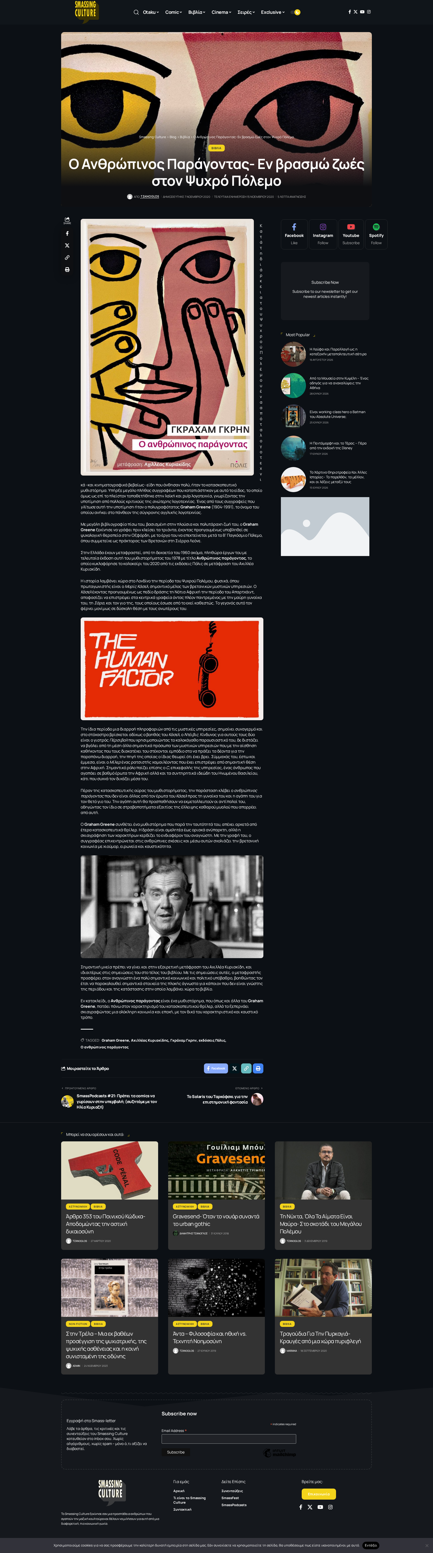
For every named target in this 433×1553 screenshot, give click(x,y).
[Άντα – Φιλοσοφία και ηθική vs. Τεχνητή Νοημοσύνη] (216, 1288)
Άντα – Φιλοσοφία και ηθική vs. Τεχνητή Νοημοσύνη (210, 1337)
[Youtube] (351, 234)
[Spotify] (376, 234)
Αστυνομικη (78, 1206)
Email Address (174, 1430)
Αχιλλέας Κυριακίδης (149, 1040)
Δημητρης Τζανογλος (193, 1233)
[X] (355, 12)
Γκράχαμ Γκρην (183, 1040)
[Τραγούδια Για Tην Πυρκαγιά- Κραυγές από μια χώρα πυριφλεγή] (323, 1288)
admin (76, 1365)
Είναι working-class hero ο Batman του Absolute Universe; (337, 414)
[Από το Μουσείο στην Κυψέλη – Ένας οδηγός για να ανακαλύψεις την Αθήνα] (293, 385)
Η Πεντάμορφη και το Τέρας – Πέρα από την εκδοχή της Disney (338, 445)
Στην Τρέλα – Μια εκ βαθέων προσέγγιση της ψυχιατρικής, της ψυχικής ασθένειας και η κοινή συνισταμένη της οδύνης (106, 1345)
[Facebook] (349, 12)
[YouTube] (362, 12)
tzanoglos (150, 197)
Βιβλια (216, 148)
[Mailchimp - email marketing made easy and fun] (279, 1456)
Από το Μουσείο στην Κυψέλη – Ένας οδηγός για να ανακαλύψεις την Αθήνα (339, 383)
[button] (136, 12)
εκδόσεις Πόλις (212, 1040)
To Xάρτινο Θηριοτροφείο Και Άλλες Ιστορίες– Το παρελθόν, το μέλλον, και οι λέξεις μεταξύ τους (338, 477)
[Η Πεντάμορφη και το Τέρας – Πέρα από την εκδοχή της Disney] (293, 448)
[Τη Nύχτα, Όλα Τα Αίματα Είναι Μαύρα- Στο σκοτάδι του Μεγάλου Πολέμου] (323, 1170)
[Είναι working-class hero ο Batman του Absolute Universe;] (293, 416)
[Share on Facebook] (67, 233)
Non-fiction (78, 1324)
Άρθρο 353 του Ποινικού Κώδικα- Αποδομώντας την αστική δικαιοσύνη (105, 1224)
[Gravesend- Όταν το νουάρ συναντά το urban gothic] (216, 1170)
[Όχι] (426, 1545)
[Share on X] (67, 245)
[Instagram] (369, 12)
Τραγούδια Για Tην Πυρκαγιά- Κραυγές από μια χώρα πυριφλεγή (320, 1337)
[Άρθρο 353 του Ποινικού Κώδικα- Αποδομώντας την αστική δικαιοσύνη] (109, 1170)
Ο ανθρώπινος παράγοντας (105, 1047)
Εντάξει (371, 1545)
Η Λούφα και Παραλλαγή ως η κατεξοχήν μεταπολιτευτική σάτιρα (338, 351)
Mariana (292, 1350)
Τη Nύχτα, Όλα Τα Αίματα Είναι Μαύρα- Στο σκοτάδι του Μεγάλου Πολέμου (321, 1224)
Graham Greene (115, 1040)
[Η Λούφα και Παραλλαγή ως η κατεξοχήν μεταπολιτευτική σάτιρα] (293, 354)
